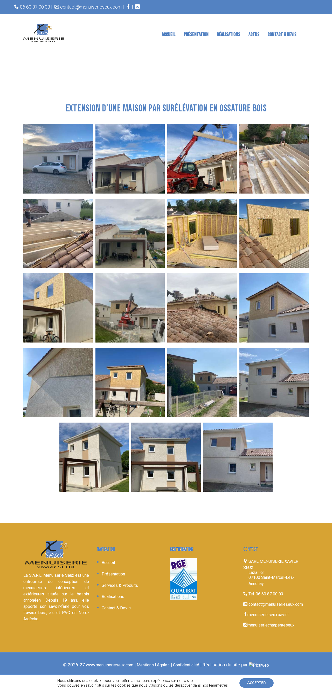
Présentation (113, 574)
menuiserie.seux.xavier (268, 614)
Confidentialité (186, 664)
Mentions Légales (153, 664)
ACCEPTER (256, 682)
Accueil (108, 562)
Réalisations (113, 596)
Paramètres (218, 685)
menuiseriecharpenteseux (270, 625)
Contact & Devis (116, 607)
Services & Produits (120, 585)
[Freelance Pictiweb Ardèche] (259, 664)
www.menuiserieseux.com (109, 664)
